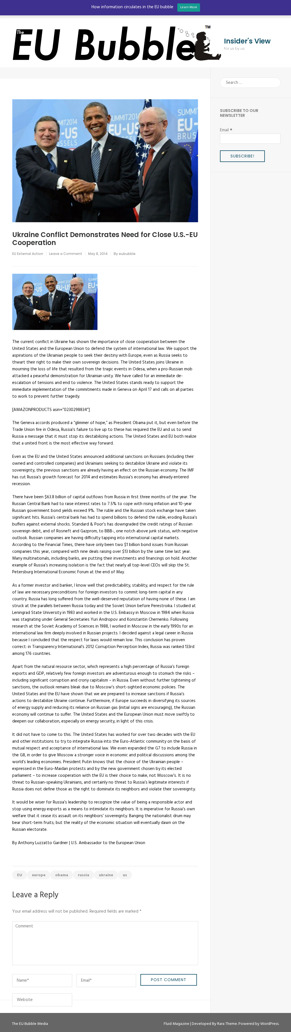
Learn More (188, 7)
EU (19, 875)
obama (61, 875)
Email (226, 130)
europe (38, 875)
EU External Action (27, 253)
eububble (127, 253)
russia (83, 875)
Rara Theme (227, 1024)
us (125, 875)
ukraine (106, 875)
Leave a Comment (65, 253)
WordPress (269, 1024)
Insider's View (247, 41)
